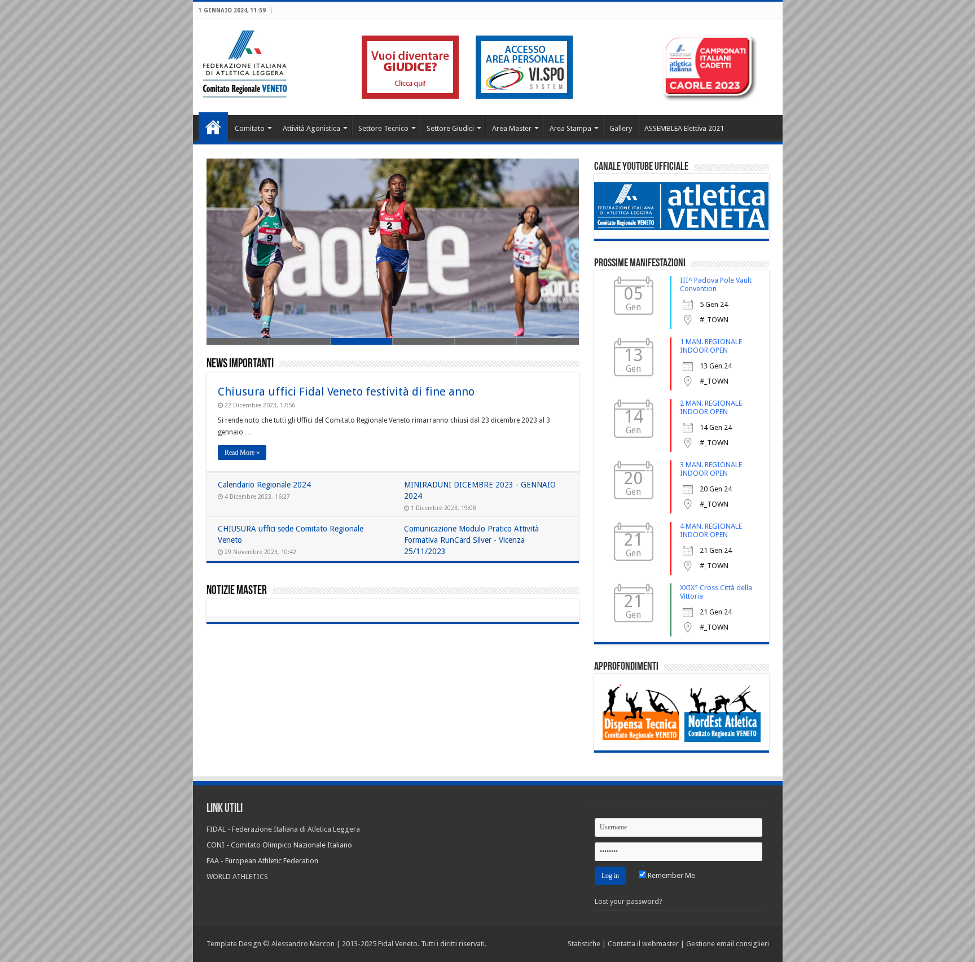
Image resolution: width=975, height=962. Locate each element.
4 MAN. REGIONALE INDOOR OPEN (711, 530)
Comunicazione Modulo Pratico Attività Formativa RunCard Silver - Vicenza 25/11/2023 (471, 540)
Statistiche (584, 943)
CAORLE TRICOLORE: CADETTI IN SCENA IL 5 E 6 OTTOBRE (316, 305)
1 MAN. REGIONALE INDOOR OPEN (711, 345)
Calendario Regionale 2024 (264, 484)
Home (213, 127)
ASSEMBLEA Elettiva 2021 (684, 128)
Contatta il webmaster (643, 943)
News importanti (240, 364)
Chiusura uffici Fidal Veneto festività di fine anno (346, 391)
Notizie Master (237, 591)
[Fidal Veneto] (244, 62)
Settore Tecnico (383, 128)
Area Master (512, 128)
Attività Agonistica (311, 128)
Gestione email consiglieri (727, 943)
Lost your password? (628, 901)
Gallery (620, 128)
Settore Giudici (450, 128)
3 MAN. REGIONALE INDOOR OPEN (711, 468)
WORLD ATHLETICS (237, 876)
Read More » (242, 452)
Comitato (250, 128)
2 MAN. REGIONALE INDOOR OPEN (711, 407)
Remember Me (670, 875)
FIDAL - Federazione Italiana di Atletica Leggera (283, 829)
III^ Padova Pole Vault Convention (716, 284)
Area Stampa (570, 128)
